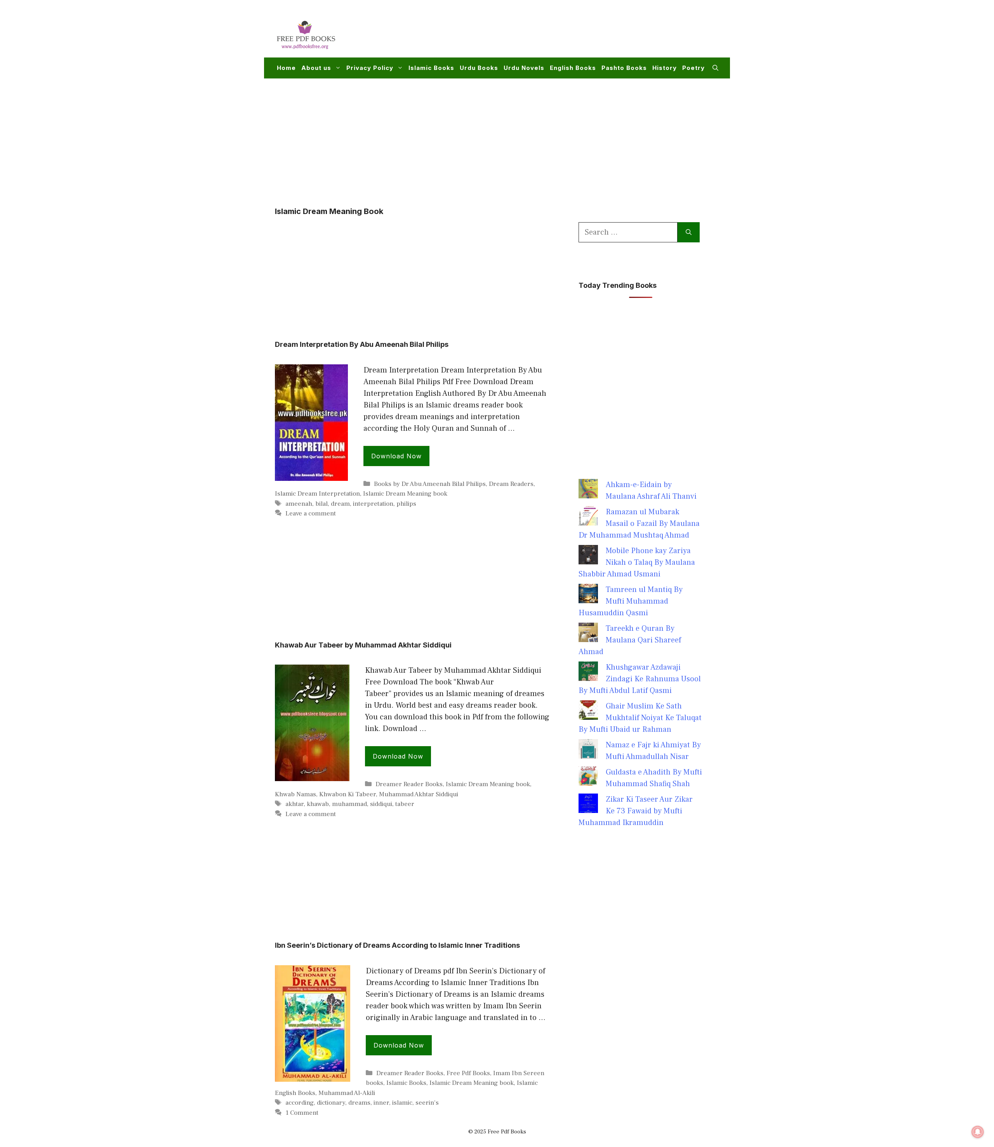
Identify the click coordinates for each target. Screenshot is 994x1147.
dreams (359, 1102)
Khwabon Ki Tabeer (347, 794)
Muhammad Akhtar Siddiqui (418, 794)
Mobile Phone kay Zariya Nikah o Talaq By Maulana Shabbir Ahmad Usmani (637, 562)
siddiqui (381, 804)
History (664, 67)
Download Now (396, 456)
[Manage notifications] (977, 1132)
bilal (321, 504)
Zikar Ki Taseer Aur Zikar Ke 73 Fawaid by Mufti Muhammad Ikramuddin (636, 811)
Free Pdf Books (468, 1073)
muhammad (349, 804)
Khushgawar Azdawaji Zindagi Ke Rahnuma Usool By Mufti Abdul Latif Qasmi (640, 679)
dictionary (331, 1102)
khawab (318, 804)
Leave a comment (310, 513)
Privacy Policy (369, 67)
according (299, 1102)
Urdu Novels (524, 67)
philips (406, 504)
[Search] (689, 232)
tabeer (404, 804)
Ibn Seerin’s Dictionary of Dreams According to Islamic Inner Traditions (397, 945)
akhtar (294, 804)
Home (286, 67)
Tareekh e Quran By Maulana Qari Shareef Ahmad (630, 640)
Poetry (693, 67)
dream (340, 504)
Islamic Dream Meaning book (405, 493)
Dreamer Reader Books (409, 784)
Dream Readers (511, 484)
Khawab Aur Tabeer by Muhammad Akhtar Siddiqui (363, 645)
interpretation (373, 504)
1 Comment (301, 1113)
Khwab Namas (295, 794)
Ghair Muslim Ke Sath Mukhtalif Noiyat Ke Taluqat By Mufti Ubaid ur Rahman (640, 717)
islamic (402, 1102)
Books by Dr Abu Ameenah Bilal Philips (430, 484)
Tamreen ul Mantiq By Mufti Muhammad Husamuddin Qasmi (631, 601)
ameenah (298, 504)
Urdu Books (479, 67)
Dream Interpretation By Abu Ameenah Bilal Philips (361, 344)
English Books (573, 67)
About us (316, 67)
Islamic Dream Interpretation (317, 493)
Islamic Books (431, 67)
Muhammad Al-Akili (346, 1093)
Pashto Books (624, 67)
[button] (715, 67)
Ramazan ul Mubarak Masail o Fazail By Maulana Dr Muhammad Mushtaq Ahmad (639, 523)
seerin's (427, 1102)
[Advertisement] (577, 33)
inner (381, 1102)
